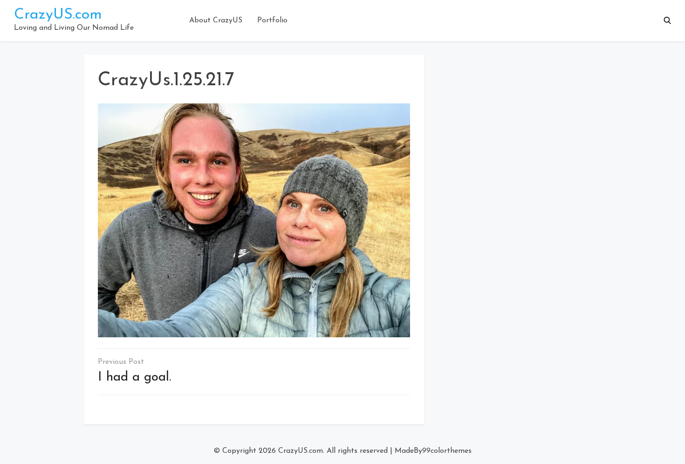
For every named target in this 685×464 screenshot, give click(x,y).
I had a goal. (134, 377)
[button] (667, 20)
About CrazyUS (215, 20)
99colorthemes (447, 451)
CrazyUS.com (58, 14)
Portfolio (272, 20)
